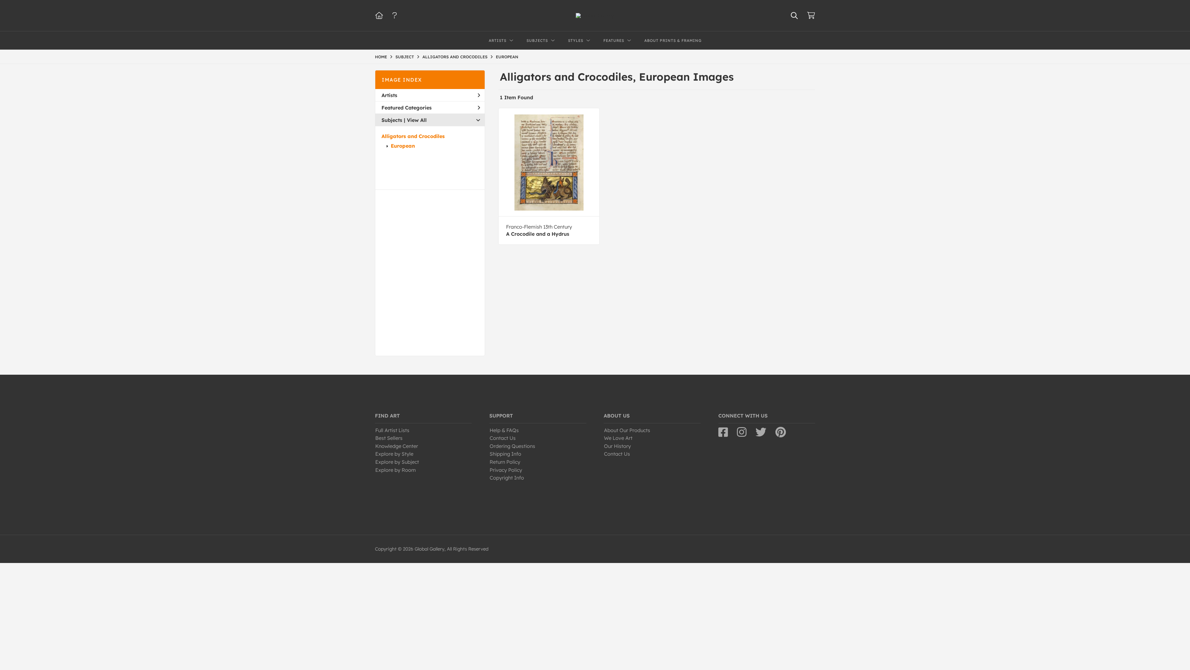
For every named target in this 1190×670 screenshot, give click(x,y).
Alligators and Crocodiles (413, 136)
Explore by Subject (397, 462)
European (403, 146)
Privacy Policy (506, 470)
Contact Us (503, 438)
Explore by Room (395, 470)
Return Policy (505, 462)
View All (417, 120)
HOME (381, 56)
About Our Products (627, 430)
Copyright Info (507, 478)
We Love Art (618, 438)
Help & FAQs (504, 430)
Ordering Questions (512, 446)
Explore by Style (394, 454)
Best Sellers (389, 438)
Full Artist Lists (392, 430)
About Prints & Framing (673, 40)
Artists (389, 95)
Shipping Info (505, 454)
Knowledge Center (396, 446)
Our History (617, 446)
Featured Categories (406, 108)
